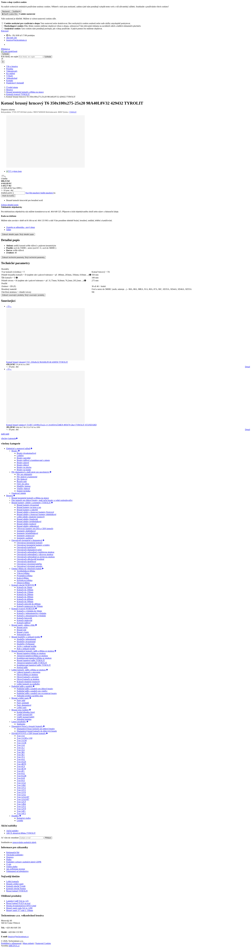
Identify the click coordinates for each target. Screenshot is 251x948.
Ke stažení (10, 73)
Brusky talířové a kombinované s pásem (33, 460)
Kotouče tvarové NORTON (23, 608)
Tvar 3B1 (21, 752)
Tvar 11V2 (21, 787)
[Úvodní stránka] (9, 51)
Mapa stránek (28, 943)
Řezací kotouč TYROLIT (17, 891)
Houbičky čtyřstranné (26, 644)
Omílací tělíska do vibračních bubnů (27, 568)
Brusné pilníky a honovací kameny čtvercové (35, 512)
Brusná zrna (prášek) (20, 710)
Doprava (9, 857)
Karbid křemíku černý (26, 712)
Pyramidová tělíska (24, 576)
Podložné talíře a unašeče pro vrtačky (32, 691)
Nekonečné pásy (23, 634)
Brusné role (21, 630)
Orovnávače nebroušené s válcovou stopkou (35, 554)
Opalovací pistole (19, 493)
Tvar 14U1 (21, 813)
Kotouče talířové (23, 623)
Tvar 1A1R (21, 743)
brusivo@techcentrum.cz (18, 936)
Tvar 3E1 (21, 754)
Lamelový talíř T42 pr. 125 (17, 901)
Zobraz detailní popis (9, 205)
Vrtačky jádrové (23, 488)
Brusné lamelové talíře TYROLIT (31, 660)
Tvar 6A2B (21, 776)
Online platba (11, 866)
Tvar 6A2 (21, 773)
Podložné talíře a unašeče (22, 686)
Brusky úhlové (23, 465)
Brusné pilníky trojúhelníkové (29, 521)
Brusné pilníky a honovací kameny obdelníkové (36, 514)
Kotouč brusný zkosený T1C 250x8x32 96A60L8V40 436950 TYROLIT (37, 362)
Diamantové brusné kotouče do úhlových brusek (37, 731)
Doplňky (15, 816)
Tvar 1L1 (21, 747)
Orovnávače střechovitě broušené (30, 559)
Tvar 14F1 (21, 811)
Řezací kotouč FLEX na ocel (18, 903)
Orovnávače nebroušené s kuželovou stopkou (35, 552)
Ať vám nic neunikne (10, 838)
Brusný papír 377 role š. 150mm (19, 910)
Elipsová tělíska (23, 583)
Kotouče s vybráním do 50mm (29, 611)
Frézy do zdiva (23, 484)
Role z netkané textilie (26, 649)
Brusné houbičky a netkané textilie (26, 637)
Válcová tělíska (23, 573)
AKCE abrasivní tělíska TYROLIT (21, 833)
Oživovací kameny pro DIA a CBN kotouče (35, 528)
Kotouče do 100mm (25, 590)
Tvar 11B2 (21, 785)
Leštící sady (22, 707)
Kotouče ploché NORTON (23, 585)
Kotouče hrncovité (24, 618)
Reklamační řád (12, 852)
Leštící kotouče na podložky (28, 684)
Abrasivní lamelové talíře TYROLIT (32, 663)
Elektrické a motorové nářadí (18, 448)
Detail (247, 367)
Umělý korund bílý (24, 714)
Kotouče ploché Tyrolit (15, 886)
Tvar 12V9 (21, 809)
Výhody (9, 76)
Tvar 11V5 (21, 790)
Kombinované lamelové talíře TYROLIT (34, 665)
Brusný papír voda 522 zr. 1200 (19, 908)
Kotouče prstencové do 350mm (30, 606)
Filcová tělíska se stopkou (27, 674)
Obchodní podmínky (14, 855)
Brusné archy (22, 627)
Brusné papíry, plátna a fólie (23, 625)
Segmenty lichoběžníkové (27, 533)
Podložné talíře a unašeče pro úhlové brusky (35, 689)
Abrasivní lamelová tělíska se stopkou (32, 656)
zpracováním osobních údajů (24, 842)
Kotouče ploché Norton (16, 888)
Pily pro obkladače (24, 474)
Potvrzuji (4, 31)
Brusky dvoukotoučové (26, 453)
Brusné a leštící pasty (20, 698)
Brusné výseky (23, 632)
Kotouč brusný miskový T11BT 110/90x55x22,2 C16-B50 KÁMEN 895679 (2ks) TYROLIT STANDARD (51, 425)
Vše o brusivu (12, 66)
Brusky (15, 451)
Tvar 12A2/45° (23, 799)
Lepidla (20, 820)
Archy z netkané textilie (26, 646)
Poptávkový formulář (15, 83)
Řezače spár (22, 481)
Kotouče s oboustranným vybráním (31, 616)
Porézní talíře (22, 667)
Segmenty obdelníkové (26, 531)
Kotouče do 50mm (24, 587)
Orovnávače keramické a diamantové (27, 540)
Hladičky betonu (23, 486)
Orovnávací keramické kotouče (29, 543)
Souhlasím (16, 11)
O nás (8, 864)
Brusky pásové (23, 463)
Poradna (9, 69)
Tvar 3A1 (21, 750)
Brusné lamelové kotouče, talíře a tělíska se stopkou (33, 651)
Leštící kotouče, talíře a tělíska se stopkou (29, 670)
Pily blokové (22, 479)
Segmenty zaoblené (25, 538)
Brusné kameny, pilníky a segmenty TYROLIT (31, 503)
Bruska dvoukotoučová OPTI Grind (21, 906)
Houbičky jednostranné (26, 639)
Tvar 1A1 (21, 736)
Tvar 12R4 (21, 804)
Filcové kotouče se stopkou (28, 679)
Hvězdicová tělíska (24, 580)
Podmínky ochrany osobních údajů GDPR (23, 862)
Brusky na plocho (24, 467)
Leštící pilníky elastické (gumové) (31, 517)
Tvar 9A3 (21, 780)
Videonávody (11, 71)
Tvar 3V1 (21, 757)
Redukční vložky (24, 818)
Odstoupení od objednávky (17, 871)
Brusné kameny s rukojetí (27, 510)
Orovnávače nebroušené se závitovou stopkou (36, 557)
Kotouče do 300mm (25, 597)
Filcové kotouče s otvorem (28, 677)
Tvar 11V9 (21, 792)
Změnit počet (6, 193)
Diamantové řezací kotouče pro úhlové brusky (36, 729)
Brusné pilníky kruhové (26, 524)
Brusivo (9, 495)
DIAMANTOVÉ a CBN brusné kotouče (29, 733)
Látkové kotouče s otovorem (28, 672)
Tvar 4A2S (21, 762)
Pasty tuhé (21, 700)
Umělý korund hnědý (25, 717)
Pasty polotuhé (23, 703)
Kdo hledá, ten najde (9, 56)
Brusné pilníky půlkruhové (28, 526)
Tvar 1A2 (21, 745)
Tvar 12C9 (21, 802)
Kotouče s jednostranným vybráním (31, 613)
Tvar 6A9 (21, 778)
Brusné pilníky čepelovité (27, 519)
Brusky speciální (23, 458)
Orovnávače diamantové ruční (29, 550)
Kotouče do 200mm (25, 594)
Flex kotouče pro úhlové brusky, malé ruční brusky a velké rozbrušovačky (42, 500)
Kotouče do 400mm (25, 599)
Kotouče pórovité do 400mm (29, 604)
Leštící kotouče (12, 881)
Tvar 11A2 (21, 783)
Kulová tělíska (23, 578)
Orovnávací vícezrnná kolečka (29, 564)
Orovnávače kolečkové (26, 547)
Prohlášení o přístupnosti (11, 943)
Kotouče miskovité (24, 620)
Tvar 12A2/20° (23, 797)
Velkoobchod (11, 78)
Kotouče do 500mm (25, 601)
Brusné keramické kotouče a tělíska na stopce (30, 498)
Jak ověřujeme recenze (15, 869)
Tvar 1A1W (22, 740)
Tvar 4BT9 (21, 764)
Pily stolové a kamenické (27, 477)
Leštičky (20, 455)
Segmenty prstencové (25, 536)
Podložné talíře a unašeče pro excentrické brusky (37, 693)
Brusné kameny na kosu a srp (29, 507)
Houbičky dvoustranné (26, 641)
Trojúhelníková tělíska (26, 571)
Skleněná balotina (24, 719)
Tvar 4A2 (21, 759)
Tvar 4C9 (21, 766)
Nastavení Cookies (43, 943)
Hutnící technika (23, 491)
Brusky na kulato (24, 470)
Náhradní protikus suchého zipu (30, 696)
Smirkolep (21, 724)
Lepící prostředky (19, 722)
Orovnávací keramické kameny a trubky (33, 545)
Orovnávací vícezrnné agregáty (29, 566)
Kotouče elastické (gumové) (28, 681)
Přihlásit (48, 838)
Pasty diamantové (24, 705)
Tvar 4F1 (20, 771)
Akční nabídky (12, 831)
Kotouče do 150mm (25, 592)
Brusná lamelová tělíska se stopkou (31, 653)
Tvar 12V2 (21, 806)
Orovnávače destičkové (26, 561)
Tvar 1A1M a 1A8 (24, 738)
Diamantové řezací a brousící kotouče (27, 726)
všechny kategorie (8, 438)
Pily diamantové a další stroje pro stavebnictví (31, 472)
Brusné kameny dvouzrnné (28, 505)
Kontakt (9, 80)
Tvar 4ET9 (21, 769)
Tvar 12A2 (21, 795)
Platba (8, 859)
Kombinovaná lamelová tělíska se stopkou (34, 658)
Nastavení (6, 11)
